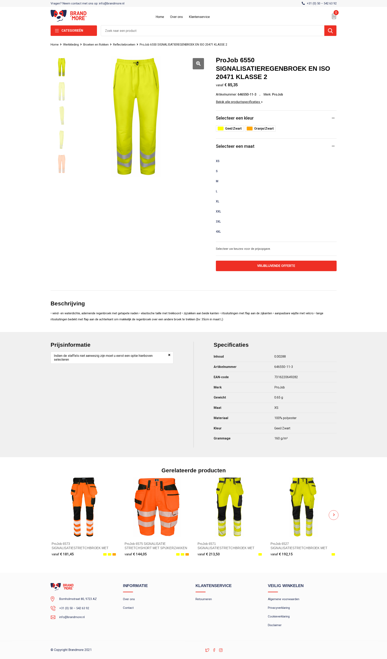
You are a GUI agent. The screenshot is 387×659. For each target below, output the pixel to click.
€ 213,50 (209, 554)
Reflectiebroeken (124, 44)
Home (160, 17)
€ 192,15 (281, 554)
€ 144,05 (136, 554)
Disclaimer (275, 625)
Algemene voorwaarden (283, 599)
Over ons (176, 17)
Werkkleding (71, 44)
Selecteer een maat (235, 146)
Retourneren (204, 599)
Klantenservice (199, 17)
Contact (128, 608)
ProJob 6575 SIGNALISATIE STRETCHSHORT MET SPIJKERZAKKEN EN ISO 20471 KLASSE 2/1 (156, 548)
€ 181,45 (63, 554)
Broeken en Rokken (96, 44)
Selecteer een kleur (235, 118)
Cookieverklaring (279, 616)
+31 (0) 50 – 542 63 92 (322, 3)
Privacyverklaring (279, 608)
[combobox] (212, 30)
